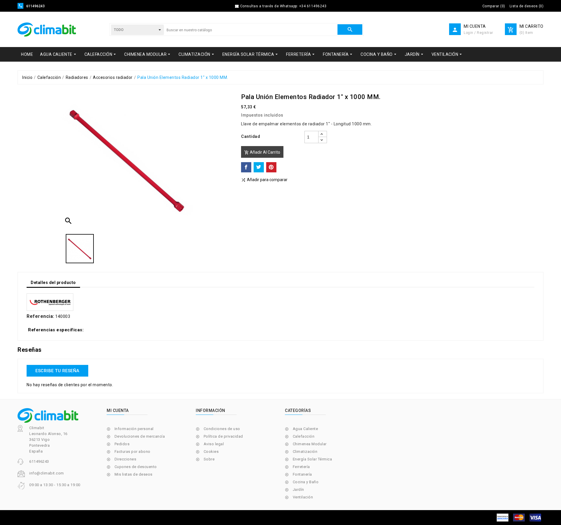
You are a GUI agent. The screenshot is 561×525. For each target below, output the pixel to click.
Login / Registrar (478, 33)
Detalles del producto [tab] (53, 282)
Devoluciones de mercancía (140, 436)
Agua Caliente (305, 429)
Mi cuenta (118, 410)
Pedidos (122, 444)
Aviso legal (214, 444)
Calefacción (304, 436)
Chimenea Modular (310, 444)
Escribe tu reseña (57, 370)
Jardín (298, 489)
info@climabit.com (46, 473)
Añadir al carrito (262, 152)
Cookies (211, 451)
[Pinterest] (271, 167)
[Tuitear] (259, 167)
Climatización (305, 451)
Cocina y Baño (306, 482)
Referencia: (40, 316)
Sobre (209, 459)
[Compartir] (246, 167)
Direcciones (125, 459)
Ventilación (303, 497)
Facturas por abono (132, 451)
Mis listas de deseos (134, 474)
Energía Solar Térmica (312, 459)
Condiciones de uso (222, 429)
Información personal (134, 429)
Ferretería (301, 467)
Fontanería (302, 474)
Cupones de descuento (136, 467)
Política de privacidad (223, 436)
